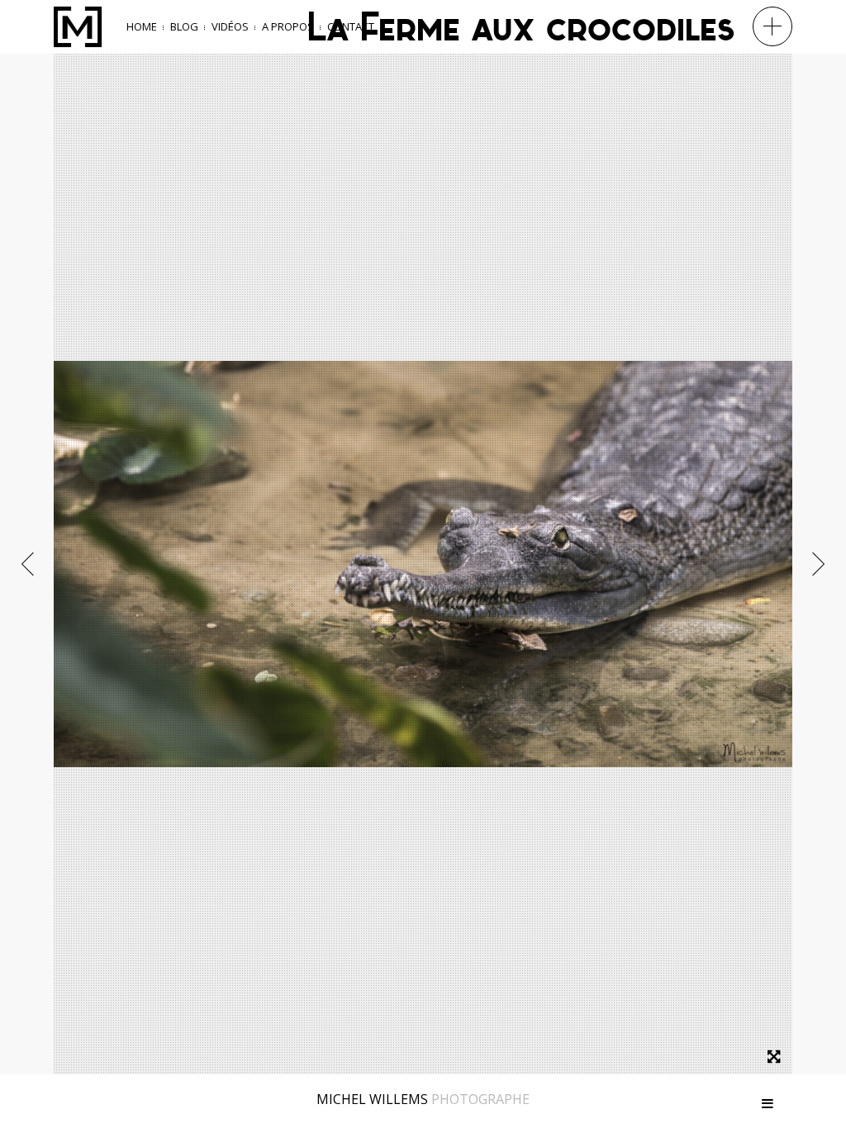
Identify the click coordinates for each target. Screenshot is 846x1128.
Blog (184, 26)
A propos (288, 26)
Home (141, 26)
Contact (350, 26)
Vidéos (230, 26)
